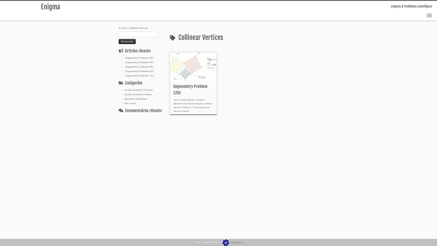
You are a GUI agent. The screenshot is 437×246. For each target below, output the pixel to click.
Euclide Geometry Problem (138, 94)
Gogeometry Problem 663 (139, 66)
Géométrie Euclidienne (135, 98)
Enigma (50, 7)
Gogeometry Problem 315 (139, 75)
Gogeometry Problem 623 (139, 71)
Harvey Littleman (181, 111)
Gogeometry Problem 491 (139, 62)
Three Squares (200, 107)
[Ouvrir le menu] (429, 15)
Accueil (122, 28)
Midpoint (187, 107)
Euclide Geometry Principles (138, 90)
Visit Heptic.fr (236, 242)
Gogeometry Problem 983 (139, 58)
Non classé (130, 103)
